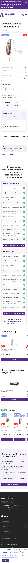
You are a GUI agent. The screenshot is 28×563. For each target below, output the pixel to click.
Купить (14, 359)
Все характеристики (6, 80)
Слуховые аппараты (12, 20)
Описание (4, 136)
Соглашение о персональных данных (8, 541)
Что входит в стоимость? (9, 116)
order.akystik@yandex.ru (8, 509)
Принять (5, 560)
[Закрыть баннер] (26, 3)
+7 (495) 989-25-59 (7, 507)
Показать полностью (7, 154)
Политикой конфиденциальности (9, 555)
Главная (3, 20)
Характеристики (14, 136)
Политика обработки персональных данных (10, 540)
